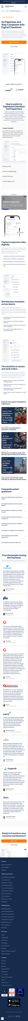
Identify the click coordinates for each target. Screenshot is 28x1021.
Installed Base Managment (8, 877)
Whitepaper (4, 943)
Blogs (2, 935)
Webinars (3, 948)
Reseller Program (5, 954)
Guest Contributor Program (8, 951)
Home (2, 11)
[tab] (14, 145)
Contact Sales (14, 46)
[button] (25, 6)
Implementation (5, 969)
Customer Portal (5, 880)
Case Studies (4, 937)
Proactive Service (5, 896)
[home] (2, 7)
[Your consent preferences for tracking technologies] (2, 1018)
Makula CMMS (5, 867)
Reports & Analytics (6, 893)
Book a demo (14, 841)
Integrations (4, 971)
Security (3, 966)
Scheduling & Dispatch (7, 885)
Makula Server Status (6, 977)
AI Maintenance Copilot (7, 891)
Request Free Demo (14, 42)
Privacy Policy (4, 982)
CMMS (7, 11)
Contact (3, 963)
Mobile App (4, 901)
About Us (3, 961)
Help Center (4, 940)
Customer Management (7, 888)
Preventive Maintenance (7, 914)
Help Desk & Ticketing (6, 882)
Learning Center (5, 945)
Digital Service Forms (6, 899)
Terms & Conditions (6, 985)
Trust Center (4, 974)
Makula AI (3, 870)
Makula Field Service (6, 864)
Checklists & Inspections (7, 917)
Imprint (3, 980)
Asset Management (6, 908)
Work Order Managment (7, 911)
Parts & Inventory (5, 925)
